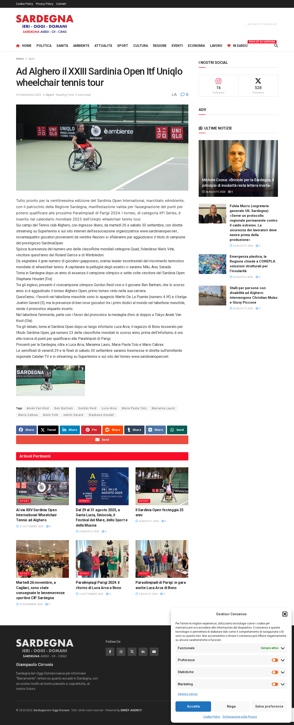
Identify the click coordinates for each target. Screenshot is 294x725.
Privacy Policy (44, 4)
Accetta (193, 706)
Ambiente (81, 46)
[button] (285, 614)
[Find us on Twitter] (132, 652)
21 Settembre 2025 (31, 526)
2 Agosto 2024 (147, 593)
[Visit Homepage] (45, 24)
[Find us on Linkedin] (143, 652)
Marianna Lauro (163, 408)
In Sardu (240, 45)
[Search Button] (276, 45)
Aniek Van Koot (38, 408)
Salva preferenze (269, 706)
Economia (196, 46)
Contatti (61, 4)
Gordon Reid (87, 408)
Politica (44, 46)
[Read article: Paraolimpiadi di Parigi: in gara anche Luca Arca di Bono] (162, 559)
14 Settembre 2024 (90, 593)
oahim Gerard (73, 415)
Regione (160, 46)
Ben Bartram (63, 408)
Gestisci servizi (188, 694)
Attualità (103, 46)
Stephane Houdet (101, 415)
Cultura (140, 46)
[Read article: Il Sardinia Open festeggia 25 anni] (162, 486)
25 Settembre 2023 (28, 94)
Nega (231, 706)
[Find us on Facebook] (110, 652)
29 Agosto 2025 (88, 531)
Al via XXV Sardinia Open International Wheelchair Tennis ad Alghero (36, 515)
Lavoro (216, 46)
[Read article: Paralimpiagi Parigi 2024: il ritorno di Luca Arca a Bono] (102, 559)
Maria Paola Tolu (134, 408)
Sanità (62, 46)
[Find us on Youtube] (154, 652)
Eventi (177, 46)
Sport (122, 46)
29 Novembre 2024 (30, 604)
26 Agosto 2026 (215, 191)
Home (26, 46)
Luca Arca (109, 408)
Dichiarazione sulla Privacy (240, 716)
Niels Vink (50, 415)
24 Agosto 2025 (148, 521)
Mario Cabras (28, 415)
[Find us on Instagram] (121, 652)
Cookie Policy (211, 716)
